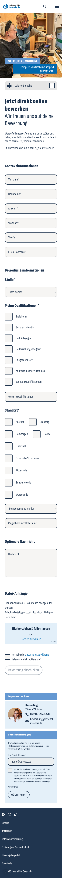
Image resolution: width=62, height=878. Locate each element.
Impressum (7, 830)
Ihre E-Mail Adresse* (17, 755)
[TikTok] (15, 814)
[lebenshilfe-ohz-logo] (11, 6)
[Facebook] (3, 814)
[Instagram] (9, 814)
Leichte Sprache (23, 86)
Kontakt (5, 822)
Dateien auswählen (31, 639)
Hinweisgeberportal (11, 855)
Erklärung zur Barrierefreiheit (15, 847)
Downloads (7, 863)
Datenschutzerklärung (37, 655)
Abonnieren (18, 794)
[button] (44, 6)
